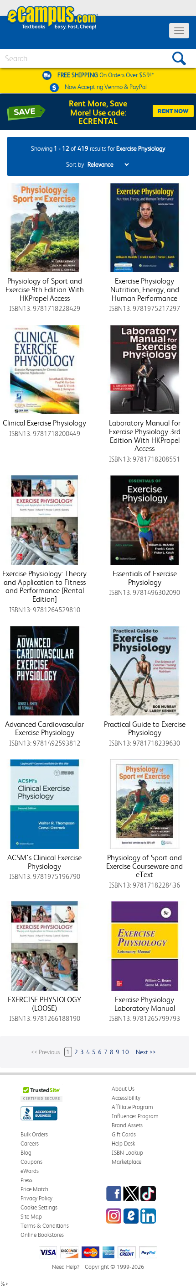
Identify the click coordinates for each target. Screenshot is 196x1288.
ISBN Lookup (127, 1152)
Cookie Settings (39, 1207)
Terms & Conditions (45, 1225)
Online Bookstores (42, 1234)
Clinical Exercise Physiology (44, 422)
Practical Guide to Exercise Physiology (145, 728)
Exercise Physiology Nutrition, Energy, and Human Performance (144, 289)
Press (26, 1180)
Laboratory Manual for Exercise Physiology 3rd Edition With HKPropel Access (145, 435)
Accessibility (126, 1097)
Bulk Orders (34, 1134)
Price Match (34, 1189)
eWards (30, 1170)
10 (125, 1052)
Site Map (31, 1216)
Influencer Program (135, 1116)
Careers (30, 1143)
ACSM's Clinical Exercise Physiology (44, 862)
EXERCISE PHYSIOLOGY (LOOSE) (44, 1004)
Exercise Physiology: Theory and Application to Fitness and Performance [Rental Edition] (44, 586)
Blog (26, 1152)
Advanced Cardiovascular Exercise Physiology (44, 728)
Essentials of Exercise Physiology (145, 578)
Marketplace (126, 1161)
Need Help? (65, 1266)
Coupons (31, 1161)
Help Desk (123, 1143)
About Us (123, 1088)
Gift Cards (124, 1134)
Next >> (146, 1052)
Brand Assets (127, 1125)
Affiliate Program (132, 1107)
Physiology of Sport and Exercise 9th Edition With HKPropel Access (44, 289)
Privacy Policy (36, 1198)
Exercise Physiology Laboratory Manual (144, 1004)
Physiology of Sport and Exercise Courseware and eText (144, 866)
